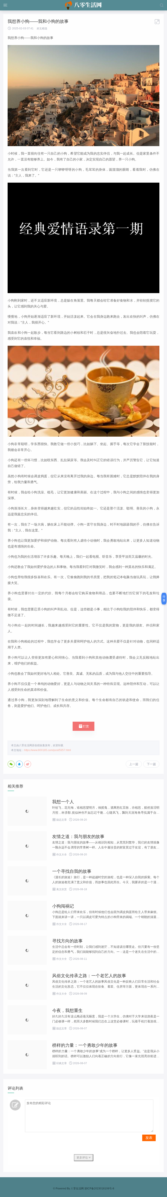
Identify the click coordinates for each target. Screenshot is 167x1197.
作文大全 (59, 854)
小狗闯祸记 (63, 906)
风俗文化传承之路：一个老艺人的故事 (89, 975)
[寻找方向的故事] (27, 950)
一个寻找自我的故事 (71, 871)
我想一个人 (63, 801)
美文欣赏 (59, 889)
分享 (163, 598)
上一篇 (133, 764)
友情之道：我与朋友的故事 (78, 836)
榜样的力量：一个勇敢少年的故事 (84, 1045)
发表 (148, 1138)
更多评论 (83, 1157)
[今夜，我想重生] (27, 1020)
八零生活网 (77, 1188)
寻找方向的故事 (67, 940)
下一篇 (151, 764)
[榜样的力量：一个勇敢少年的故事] (27, 1054)
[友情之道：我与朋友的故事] (27, 846)
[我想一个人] (27, 811)
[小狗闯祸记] (27, 915)
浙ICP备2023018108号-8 (99, 1188)
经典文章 (59, 1063)
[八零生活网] (84, 5)
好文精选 (42, 28)
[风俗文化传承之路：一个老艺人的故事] (27, 985)
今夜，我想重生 (67, 1010)
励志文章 (59, 819)
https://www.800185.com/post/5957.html (47, 750)
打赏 (83, 726)
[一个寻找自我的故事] (27, 880)
